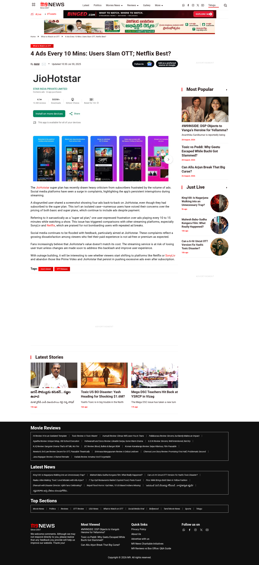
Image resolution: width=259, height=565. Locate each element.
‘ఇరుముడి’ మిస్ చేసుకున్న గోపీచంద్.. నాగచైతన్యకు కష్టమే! (169, 485)
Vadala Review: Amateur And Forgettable (92, 457)
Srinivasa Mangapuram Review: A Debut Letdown (116, 451)
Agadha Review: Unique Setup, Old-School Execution (56, 441)
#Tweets (51, 14)
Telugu (212, 5)
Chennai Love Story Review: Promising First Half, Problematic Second (175, 451)
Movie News (38, 509)
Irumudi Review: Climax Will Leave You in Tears (123, 436)
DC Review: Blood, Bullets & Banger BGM (102, 446)
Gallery (146, 5)
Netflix (51, 225)
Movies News (113, 5)
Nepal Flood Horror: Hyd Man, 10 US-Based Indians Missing (114, 485)
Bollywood (154, 509)
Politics (97, 5)
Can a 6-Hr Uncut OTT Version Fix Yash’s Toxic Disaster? (172, 475)
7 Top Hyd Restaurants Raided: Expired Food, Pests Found (115, 480)
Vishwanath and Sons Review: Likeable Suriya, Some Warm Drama (113, 441)
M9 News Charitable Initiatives (147, 543)
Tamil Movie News (172, 509)
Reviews (131, 5)
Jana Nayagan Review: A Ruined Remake (51, 457)
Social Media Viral (136, 509)
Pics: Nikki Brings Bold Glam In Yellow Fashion (166, 480)
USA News (93, 509)
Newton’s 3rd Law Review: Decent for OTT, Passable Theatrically (61, 451)
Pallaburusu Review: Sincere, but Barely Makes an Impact (174, 436)
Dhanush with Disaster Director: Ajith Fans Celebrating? (57, 485)
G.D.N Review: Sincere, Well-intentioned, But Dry (169, 441)
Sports (188, 509)
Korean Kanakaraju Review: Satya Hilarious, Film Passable (150, 446)
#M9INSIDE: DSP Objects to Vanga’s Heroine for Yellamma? (100, 531)
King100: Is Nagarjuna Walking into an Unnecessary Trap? (59, 475)
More (157, 5)
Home (33, 37)
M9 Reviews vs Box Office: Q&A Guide (151, 548)
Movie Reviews (46, 427)
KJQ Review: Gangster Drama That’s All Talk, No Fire (56, 446)
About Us (136, 534)
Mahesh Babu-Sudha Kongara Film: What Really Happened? (116, 475)
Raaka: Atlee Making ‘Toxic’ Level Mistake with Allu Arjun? (58, 480)
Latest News (43, 467)
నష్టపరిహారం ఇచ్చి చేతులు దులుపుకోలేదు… (50, 490)
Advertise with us (140, 538)
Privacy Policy (138, 529)
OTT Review (78, 509)
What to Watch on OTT (50, 37)
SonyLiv (170, 255)
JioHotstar (42, 187)
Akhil (36, 64)
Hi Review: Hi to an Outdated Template (50, 436)
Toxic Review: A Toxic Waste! (84, 436)
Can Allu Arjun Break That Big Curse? (100, 544)
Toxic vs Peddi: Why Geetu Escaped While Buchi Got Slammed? (103, 539)
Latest (86, 5)
